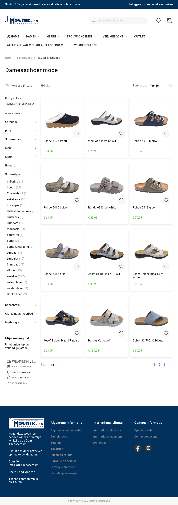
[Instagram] (148, 448)
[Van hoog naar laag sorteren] (170, 85)
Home (15, 36)
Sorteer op (139, 85)
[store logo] (21, 20)
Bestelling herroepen (64, 473)
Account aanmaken (160, 4)
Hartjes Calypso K (99, 340)
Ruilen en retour (61, 455)
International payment (107, 436)
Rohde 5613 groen (144, 207)
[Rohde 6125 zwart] (62, 119)
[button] (157, 85)
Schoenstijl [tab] (12, 305)
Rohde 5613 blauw (145, 141)
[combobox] (118, 20)
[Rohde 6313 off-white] (107, 185)
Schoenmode (24, 58)
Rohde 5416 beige (55, 207)
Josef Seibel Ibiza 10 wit (104, 274)
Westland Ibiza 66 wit (102, 141)
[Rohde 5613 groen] (151, 185)
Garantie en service (63, 461)
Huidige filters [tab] (13, 98)
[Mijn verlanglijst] (158, 20)
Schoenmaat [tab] (13, 139)
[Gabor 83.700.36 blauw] (151, 318)
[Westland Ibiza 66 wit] (107, 119)
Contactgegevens (145, 436)
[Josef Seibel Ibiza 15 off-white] (151, 252)
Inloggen (135, 4)
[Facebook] (137, 448)
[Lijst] (48, 85)
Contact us (99, 442)
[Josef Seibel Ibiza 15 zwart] (62, 318)
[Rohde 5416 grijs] (62, 252)
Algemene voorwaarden (66, 430)
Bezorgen (57, 448)
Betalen (56, 442)
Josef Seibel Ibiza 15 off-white (149, 275)
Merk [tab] (8, 148)
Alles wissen (12, 113)
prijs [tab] (8, 130)
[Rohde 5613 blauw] (151, 119)
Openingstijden (144, 430)
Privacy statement (63, 467)
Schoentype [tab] (13, 174)
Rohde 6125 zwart (55, 141)
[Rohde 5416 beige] (62, 185)
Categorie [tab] (11, 122)
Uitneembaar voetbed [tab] (19, 313)
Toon (44, 364)
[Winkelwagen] (169, 20)
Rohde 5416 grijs (54, 274)
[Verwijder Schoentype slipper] (33, 104)
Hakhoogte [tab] (12, 322)
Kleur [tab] (8, 156)
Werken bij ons (86, 45)
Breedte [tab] (10, 165)
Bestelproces (59, 436)
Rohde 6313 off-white (102, 207)
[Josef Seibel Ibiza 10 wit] (107, 252)
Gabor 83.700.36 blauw (148, 340)
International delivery (106, 430)
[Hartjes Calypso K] (107, 318)
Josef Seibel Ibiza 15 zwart (61, 340)
